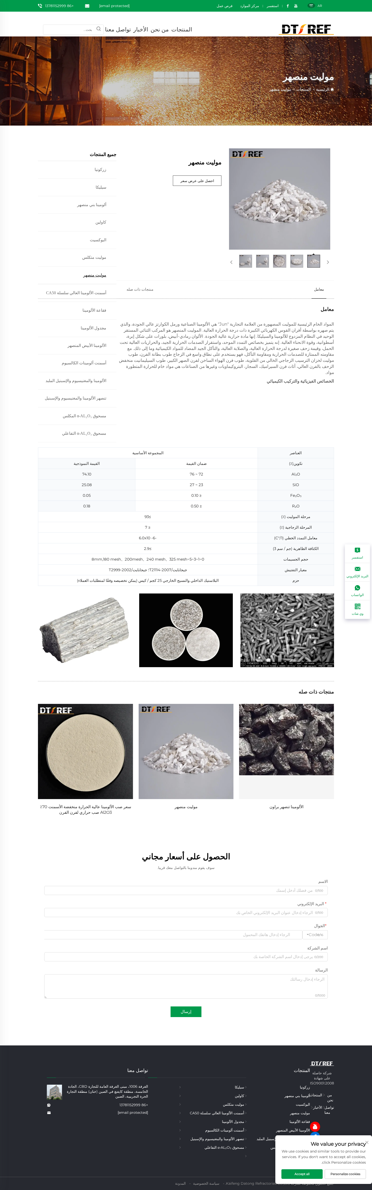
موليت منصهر (280, 89)
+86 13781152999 (59, 6)
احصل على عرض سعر (197, 180)
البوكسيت (98, 240)
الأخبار (140, 29)
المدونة (180, 1183)
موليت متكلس (94, 257)
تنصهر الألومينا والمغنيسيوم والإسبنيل (217, 1139)
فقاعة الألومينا (300, 1121)
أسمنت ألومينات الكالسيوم (224, 1130)
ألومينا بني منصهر (91, 205)
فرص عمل (225, 6)
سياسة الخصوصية (206, 1183)
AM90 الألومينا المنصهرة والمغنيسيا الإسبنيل (85, 806)
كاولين (100, 222)
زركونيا (100, 169)
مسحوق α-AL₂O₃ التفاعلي (224, 1147)
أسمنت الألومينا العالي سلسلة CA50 (76, 293)
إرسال (186, 1011)
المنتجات (181, 29)
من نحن (160, 29)
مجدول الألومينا (233, 1121)
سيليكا (101, 187)
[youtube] (315, 1127)
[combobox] (315, 934)
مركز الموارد (249, 6)
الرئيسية (322, 89)
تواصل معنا (118, 29)
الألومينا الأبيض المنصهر (293, 1130)
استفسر (273, 6)
